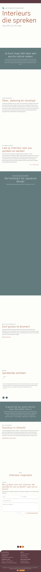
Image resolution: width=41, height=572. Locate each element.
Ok (17, 570)
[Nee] (39, 569)
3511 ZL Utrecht (24, 557)
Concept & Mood (11, 245)
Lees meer (7, 217)
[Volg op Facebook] (23, 547)
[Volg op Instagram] (20, 547)
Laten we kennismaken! (32, 513)
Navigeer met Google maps (9, 438)
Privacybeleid (22, 570)
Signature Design (11, 280)
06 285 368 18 (5, 555)
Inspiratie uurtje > (24, 561)
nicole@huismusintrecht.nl (7, 557)
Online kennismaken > (25, 562)
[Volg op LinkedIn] (18, 547)
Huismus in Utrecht (24, 554)
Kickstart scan (10, 209)
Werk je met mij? (6, 337)
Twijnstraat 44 (23, 555)
